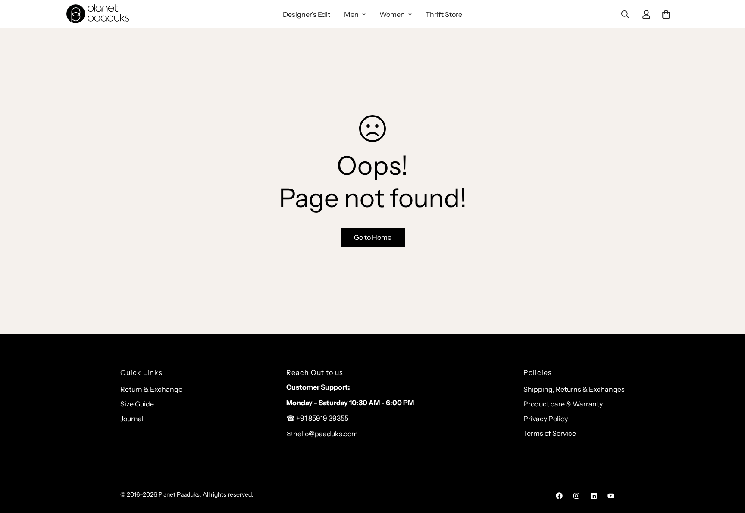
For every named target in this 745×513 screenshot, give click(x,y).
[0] (666, 14)
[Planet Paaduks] (97, 14)
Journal (132, 418)
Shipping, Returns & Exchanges (574, 389)
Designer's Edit (306, 14)
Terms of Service (549, 433)
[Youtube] (610, 495)
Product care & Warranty (563, 404)
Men (351, 14)
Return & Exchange (151, 389)
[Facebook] (559, 495)
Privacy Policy (545, 418)
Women (392, 14)
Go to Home (372, 237)
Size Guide (137, 404)
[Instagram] (576, 495)
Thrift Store (444, 14)
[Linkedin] (593, 495)
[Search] (625, 14)
